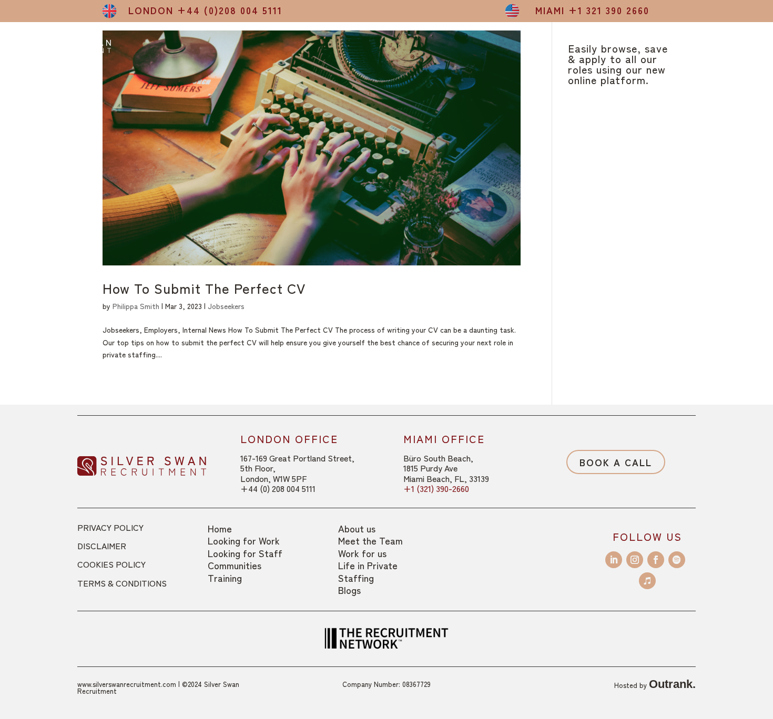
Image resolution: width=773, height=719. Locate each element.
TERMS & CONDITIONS (122, 583)
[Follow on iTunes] (647, 580)
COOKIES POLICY (111, 564)
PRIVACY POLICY (110, 527)
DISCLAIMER (101, 545)
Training (225, 577)
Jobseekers (226, 306)
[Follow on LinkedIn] (613, 559)
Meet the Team (370, 540)
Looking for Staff (245, 553)
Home (220, 528)
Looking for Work (244, 540)
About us (356, 528)
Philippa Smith (136, 306)
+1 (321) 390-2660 (436, 488)
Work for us (362, 553)
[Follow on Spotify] (676, 559)
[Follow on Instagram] (634, 559)
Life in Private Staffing (368, 571)
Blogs (349, 590)
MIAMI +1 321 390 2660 (592, 10)
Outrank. (672, 684)
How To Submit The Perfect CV (204, 287)
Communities (234, 565)
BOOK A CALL (615, 462)
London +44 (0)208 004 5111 (205, 10)
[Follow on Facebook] (655, 559)
